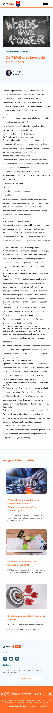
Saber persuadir (9, 159)
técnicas (43, 148)
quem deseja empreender (38, 414)
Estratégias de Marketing (17, 51)
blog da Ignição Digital (23, 437)
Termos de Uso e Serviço (16, 706)
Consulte (26, 678)
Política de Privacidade (38, 706)
